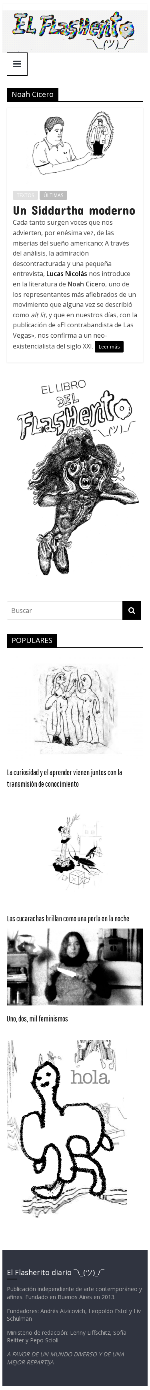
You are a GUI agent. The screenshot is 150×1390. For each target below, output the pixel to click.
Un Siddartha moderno (74, 209)
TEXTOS (25, 195)
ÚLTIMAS (53, 195)
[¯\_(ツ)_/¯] (75, 15)
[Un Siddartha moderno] (75, 112)
